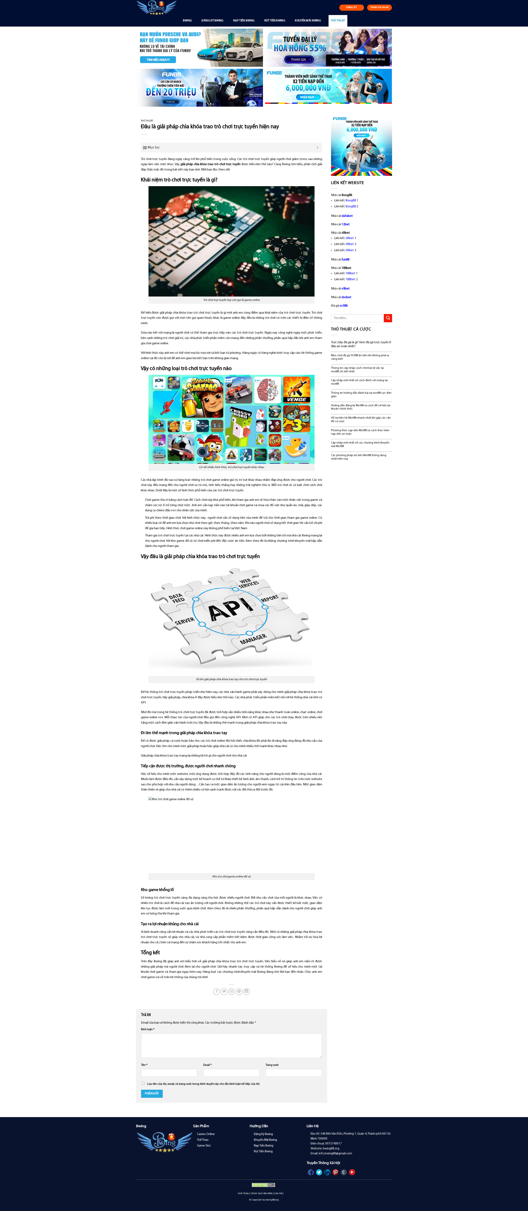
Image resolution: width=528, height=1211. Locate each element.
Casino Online (206, 1134)
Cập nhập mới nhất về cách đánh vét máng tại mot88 (359, 382)
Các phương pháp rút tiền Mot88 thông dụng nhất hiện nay (358, 457)
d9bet (349, 238)
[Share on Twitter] (224, 991)
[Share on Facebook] (216, 991)
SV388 (287, 1193)
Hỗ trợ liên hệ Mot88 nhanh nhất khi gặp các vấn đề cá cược (361, 419)
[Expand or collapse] (317, 148)
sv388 (344, 305)
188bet (350, 273)
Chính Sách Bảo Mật (261, 1193)
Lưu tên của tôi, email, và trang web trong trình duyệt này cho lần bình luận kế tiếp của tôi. (203, 1084)
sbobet (346, 297)
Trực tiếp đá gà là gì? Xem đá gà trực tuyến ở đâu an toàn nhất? (361, 344)
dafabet (347, 216)
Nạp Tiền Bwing (244, 20)
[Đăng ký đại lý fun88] (199, 48)
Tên (144, 1065)
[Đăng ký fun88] (361, 145)
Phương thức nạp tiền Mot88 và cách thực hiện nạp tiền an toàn (360, 432)
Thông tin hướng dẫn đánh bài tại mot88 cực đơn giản (361, 394)
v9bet (346, 288)
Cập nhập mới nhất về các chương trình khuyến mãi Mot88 (360, 444)
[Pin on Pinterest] (239, 991)
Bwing (187, 20)
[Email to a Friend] (231, 991)
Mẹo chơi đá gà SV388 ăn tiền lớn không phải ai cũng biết (360, 357)
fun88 (345, 259)
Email (207, 1065)
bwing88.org (272, 1200)
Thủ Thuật (338, 20)
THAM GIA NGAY (379, 7)
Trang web (272, 1065)
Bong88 (350, 200)
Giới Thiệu (243, 1193)
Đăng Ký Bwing (213, 20)
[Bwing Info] (158, 7)
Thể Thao (203, 1140)
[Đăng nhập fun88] (328, 88)
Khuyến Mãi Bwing (308, 20)
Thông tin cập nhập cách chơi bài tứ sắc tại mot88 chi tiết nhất (357, 370)
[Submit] (388, 318)
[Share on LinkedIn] (246, 991)
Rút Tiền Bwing (274, 20)
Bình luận (147, 1029)
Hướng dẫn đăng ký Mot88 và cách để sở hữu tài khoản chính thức (360, 407)
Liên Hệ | (278, 1193)
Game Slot (204, 1145)
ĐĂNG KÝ (351, 7)
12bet (346, 224)
